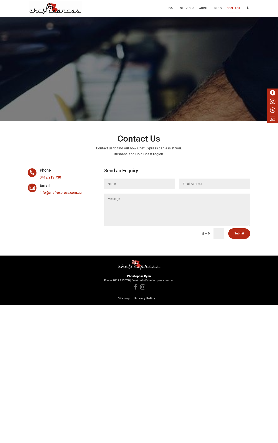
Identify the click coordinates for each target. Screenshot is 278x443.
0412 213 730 (50, 177)
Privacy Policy (144, 298)
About (204, 8)
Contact (234, 8)
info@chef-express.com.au (61, 193)
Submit (239, 233)
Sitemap (124, 298)
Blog (218, 8)
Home (171, 8)
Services (187, 8)
